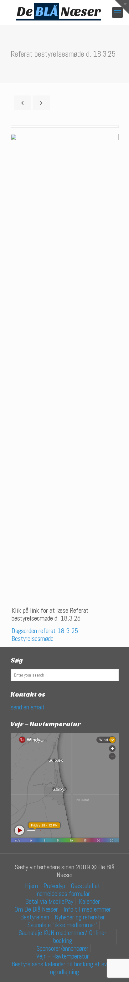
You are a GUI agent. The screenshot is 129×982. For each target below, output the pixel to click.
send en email (27, 707)
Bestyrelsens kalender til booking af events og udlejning (65, 968)
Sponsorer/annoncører (63, 948)
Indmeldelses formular (62, 893)
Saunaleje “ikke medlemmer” (62, 925)
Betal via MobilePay (49, 901)
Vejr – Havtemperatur (62, 956)
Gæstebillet (85, 886)
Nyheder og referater (80, 917)
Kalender (89, 901)
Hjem (31, 886)
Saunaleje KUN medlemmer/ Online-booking (62, 936)
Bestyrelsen (34, 917)
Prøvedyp (54, 886)
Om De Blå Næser (36, 909)
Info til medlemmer (87, 909)
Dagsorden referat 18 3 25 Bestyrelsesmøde (45, 635)
